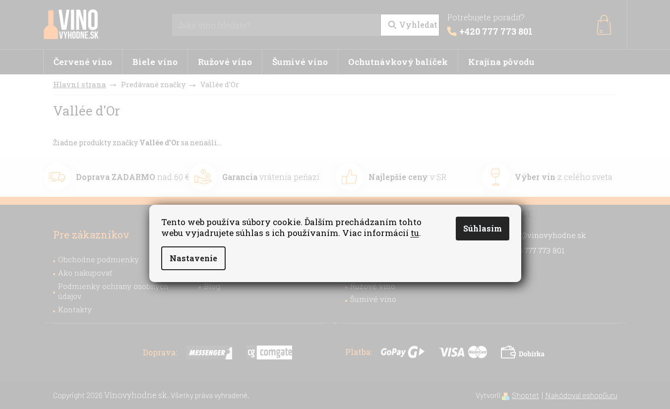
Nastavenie (193, 258)
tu (415, 232)
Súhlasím (482, 228)
